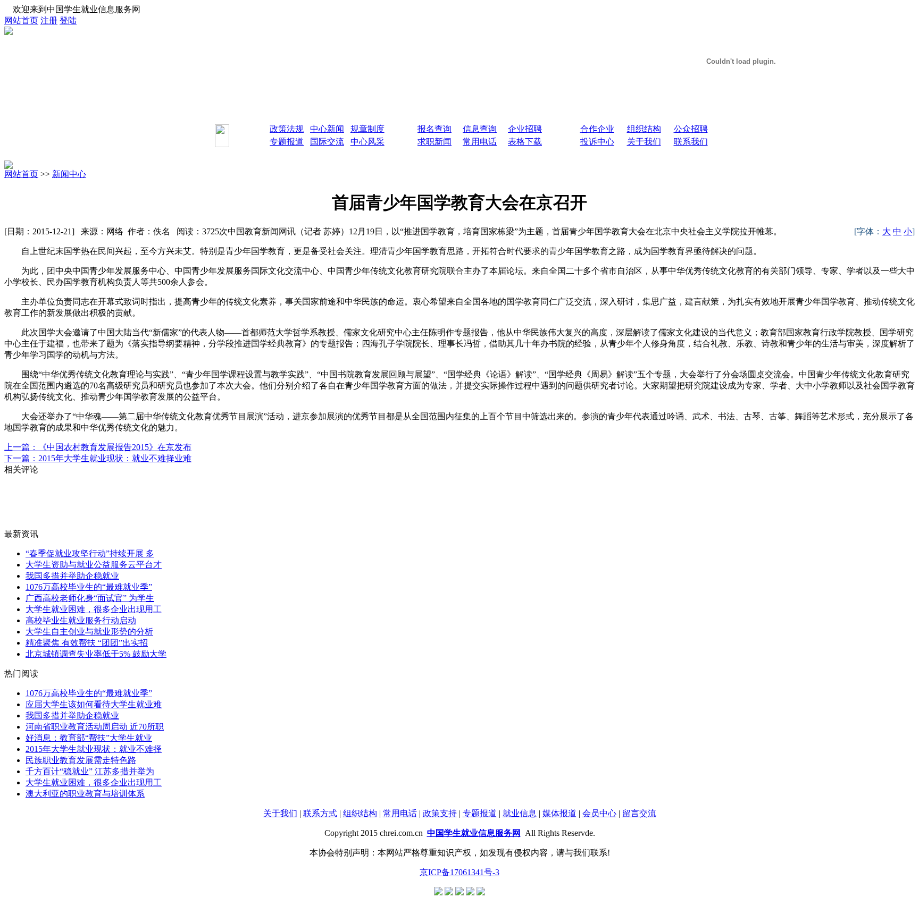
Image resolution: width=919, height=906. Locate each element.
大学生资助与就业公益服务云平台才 (94, 564)
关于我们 (280, 813)
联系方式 (320, 813)
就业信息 (520, 813)
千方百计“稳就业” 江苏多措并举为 (90, 771)
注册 (48, 20)
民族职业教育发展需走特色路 (81, 760)
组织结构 (360, 813)
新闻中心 (69, 174)
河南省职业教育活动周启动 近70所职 (95, 726)
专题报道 (480, 813)
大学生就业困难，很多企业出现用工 (94, 609)
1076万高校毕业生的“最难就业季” (89, 586)
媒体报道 (559, 813)
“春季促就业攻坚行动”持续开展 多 (90, 553)
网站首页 (21, 20)
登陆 (68, 20)
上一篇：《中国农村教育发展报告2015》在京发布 (97, 447)
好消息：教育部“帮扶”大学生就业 (89, 737)
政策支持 (440, 813)
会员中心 (599, 813)
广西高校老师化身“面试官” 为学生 (90, 598)
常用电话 (400, 813)
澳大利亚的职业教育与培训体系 (85, 793)
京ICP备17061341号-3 (459, 872)
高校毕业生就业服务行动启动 (81, 620)
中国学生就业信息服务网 (474, 832)
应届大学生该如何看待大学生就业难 (94, 704)
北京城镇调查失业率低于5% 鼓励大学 (96, 653)
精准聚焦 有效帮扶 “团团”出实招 (87, 642)
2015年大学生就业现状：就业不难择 (94, 748)
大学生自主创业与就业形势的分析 (89, 631)
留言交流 (639, 813)
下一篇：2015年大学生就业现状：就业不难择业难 (97, 458)
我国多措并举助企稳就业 (72, 575)
